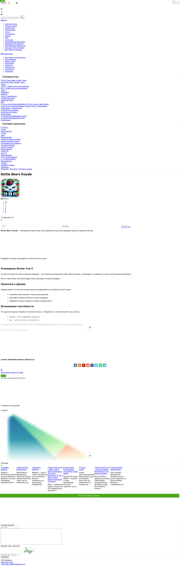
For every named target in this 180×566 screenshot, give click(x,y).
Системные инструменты (15, 58)
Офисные (8, 65)
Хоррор (8, 36)
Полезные (9, 71)
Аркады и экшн (11, 26)
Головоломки (10, 30)
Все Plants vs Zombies (13, 50)
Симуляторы (10, 28)
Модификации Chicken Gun (15, 46)
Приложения (7, 54)
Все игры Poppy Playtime (14, 48)
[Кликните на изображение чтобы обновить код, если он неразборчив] (28, 555)
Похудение (9, 69)
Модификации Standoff (14, 44)
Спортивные (10, 34)
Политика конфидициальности (13, 564)
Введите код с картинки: (10, 546)
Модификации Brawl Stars (15, 42)
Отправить (5, 557)
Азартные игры (11, 24)
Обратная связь (7, 562)
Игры (5, 20)
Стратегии (9, 40)
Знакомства (10, 67)
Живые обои (10, 61)
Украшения (9, 63)
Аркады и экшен (126, 227)
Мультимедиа (10, 59)
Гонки (7, 32)
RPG (6, 38)
